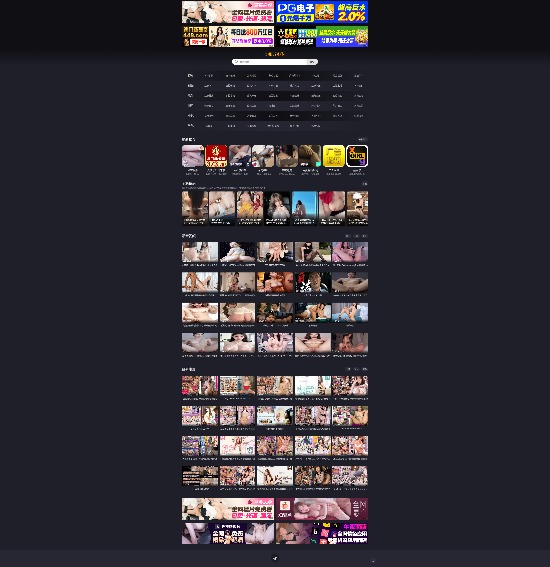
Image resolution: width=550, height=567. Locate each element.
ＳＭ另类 (358, 85)
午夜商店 (230, 125)
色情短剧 (316, 125)
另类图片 (358, 105)
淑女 (356, 369)
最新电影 (189, 369)
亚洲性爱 (209, 95)
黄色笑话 (337, 115)
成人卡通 (251, 95)
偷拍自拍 (230, 95)
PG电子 (209, 75)
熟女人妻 (294, 85)
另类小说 (316, 115)
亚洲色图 (230, 105)
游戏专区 (273, 75)
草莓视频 (251, 125)
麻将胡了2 (294, 75)
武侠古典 (273, 115)
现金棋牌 (337, 75)
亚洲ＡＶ (209, 85)
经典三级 (316, 95)
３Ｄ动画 (273, 85)
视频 (191, 85)
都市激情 (209, 115)
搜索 (312, 61)
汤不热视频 (273, 125)
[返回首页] (373, 560)
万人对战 (251, 75)
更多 (365, 236)
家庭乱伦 (230, 115)
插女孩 (209, 125)
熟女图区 (337, 105)
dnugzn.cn (275, 54)
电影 (191, 95)
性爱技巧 (358, 115)
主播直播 (337, 85)
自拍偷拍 (230, 85)
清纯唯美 (316, 105)
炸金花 (316, 75)
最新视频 (189, 235)
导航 (191, 126)
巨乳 (356, 236)
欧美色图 (251, 105)
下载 (365, 183)
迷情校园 (294, 115)
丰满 (348, 369)
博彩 (191, 75)
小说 (191, 116)
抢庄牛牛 (358, 75)
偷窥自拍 (209, 105)
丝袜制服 (316, 85)
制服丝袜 (294, 95)
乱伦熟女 (337, 95)
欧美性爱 (273, 95)
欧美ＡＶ (251, 85)
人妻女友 (251, 115)
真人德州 (230, 75)
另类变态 (358, 95)
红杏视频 (294, 125)
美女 (348, 236)
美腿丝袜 (294, 105)
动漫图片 (273, 105)
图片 (191, 105)
